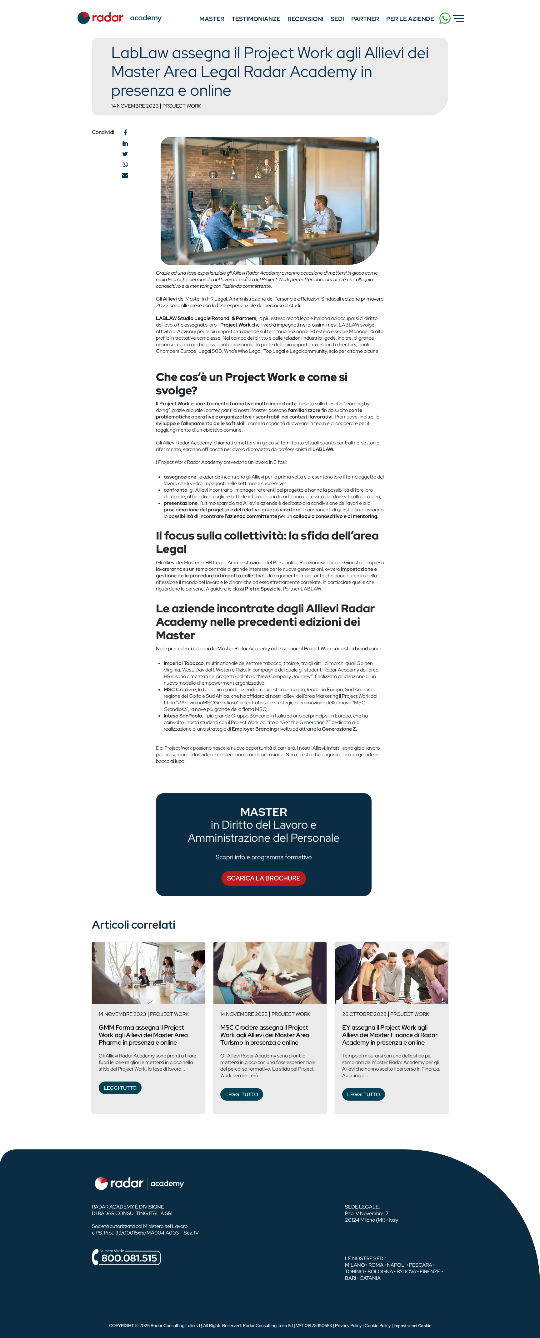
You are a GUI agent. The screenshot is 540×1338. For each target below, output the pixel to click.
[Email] (125, 175)
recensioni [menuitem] (305, 19)
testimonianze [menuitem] (256, 19)
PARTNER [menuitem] (365, 19)
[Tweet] (125, 154)
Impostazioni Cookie (412, 1325)
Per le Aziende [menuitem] (410, 19)
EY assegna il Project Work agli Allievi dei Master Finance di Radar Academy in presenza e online (390, 1035)
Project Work (181, 106)
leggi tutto (120, 1088)
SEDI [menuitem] (337, 19)
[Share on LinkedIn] (125, 143)
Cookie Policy (378, 1325)
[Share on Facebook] (125, 133)
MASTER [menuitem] (211, 19)
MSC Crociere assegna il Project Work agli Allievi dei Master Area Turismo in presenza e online (264, 1035)
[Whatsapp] (125, 164)
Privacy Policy (348, 1325)
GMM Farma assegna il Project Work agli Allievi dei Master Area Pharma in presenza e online (143, 1035)
